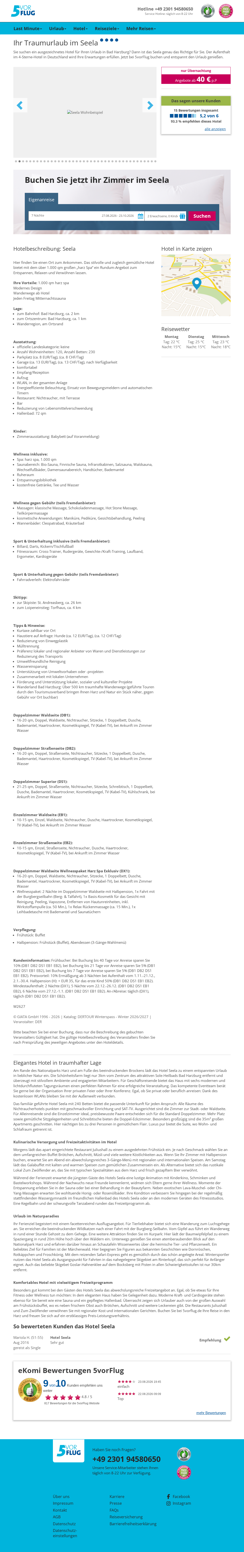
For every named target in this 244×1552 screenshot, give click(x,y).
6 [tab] (33, 161)
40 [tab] (155, 161)
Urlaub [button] (56, 28)
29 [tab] (116, 161)
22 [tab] (91, 161)
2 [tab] (19, 161)
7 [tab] (37, 161)
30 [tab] (119, 161)
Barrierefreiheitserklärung (127, 1523)
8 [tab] (41, 161)
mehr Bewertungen (211, 1413)
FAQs (114, 1510)
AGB (57, 1516)
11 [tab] (51, 161)
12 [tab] (55, 161)
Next (149, 105)
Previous (20, 105)
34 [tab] (134, 161)
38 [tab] (148, 161)
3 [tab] (23, 161)
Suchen (202, 216)
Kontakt (60, 1510)
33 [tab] (130, 161)
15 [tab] (66, 161)
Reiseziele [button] (106, 28)
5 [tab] (30, 161)
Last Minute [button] (27, 28)
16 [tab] (69, 161)
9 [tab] (44, 161)
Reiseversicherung (126, 1516)
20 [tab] (83, 161)
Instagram (182, 1503)
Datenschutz (64, 1523)
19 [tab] (80, 161)
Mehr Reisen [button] (139, 28)
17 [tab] (73, 161)
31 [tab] (123, 161)
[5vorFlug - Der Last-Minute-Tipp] (23, 11)
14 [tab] (62, 161)
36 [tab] (141, 161)
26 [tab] (105, 161)
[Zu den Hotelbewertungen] (196, 92)
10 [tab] (48, 161)
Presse (116, 1503)
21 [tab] (87, 161)
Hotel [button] (79, 28)
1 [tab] (16, 161)
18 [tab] (76, 161)
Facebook (181, 1496)
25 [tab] (101, 161)
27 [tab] (109, 161)
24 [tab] (98, 161)
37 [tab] (144, 161)
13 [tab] (58, 161)
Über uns (61, 1496)
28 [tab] (112, 161)
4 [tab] (26, 161)
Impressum (63, 1503)
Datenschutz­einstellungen (65, 1533)
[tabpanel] (85, 112)
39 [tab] (151, 161)
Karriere (117, 1496)
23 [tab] (94, 161)
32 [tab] (126, 161)
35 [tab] (137, 161)
